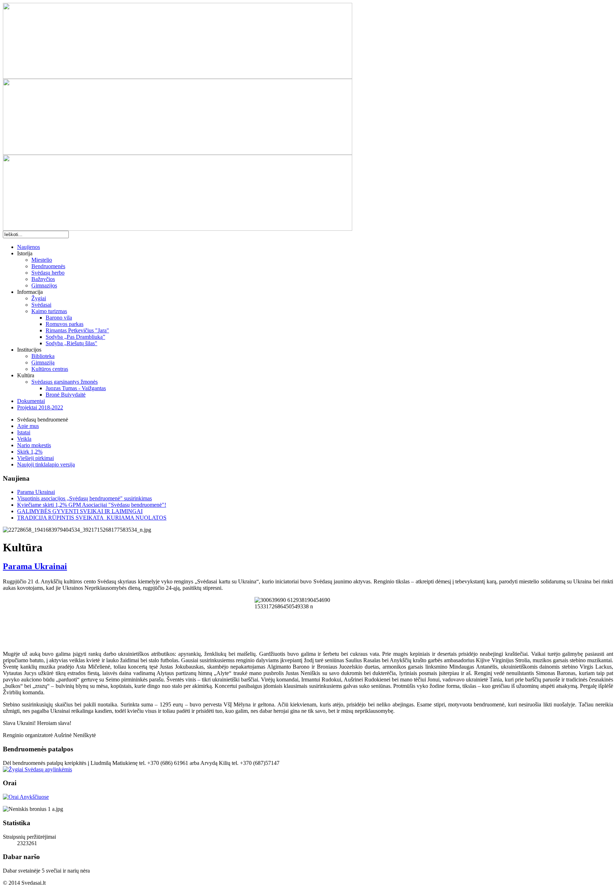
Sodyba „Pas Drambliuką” (75, 337)
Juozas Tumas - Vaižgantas (76, 388)
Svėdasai (41, 305)
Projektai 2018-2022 (40, 407)
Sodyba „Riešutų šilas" (71, 343)
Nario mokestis (34, 445)
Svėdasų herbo (48, 273)
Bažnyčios (43, 279)
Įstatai (23, 432)
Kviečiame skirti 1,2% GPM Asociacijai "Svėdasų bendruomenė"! (91, 505)
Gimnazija (43, 362)
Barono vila (59, 318)
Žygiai (38, 298)
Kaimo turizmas (49, 311)
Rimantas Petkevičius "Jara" (77, 330)
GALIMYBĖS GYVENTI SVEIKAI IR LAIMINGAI (80, 511)
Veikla (24, 439)
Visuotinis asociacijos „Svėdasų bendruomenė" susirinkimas (84, 498)
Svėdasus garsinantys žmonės (64, 382)
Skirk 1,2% (29, 452)
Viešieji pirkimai (35, 458)
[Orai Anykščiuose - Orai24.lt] (26, 797)
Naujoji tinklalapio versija (46, 464)
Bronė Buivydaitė (66, 395)
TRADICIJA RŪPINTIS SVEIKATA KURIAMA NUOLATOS (91, 518)
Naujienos (28, 247)
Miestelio (41, 260)
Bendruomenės (48, 266)
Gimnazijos (44, 285)
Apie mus (28, 426)
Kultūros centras (49, 369)
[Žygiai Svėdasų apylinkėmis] (37, 769)
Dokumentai (31, 401)
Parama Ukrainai (36, 492)
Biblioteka (43, 356)
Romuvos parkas (64, 324)
